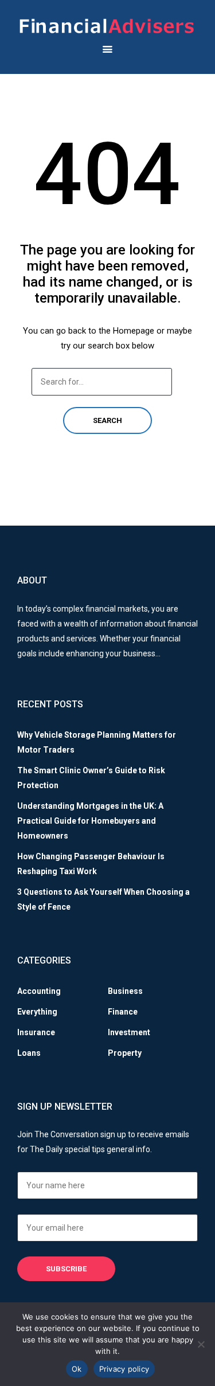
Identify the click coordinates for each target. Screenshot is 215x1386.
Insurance (36, 1032)
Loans (29, 1053)
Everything (37, 1011)
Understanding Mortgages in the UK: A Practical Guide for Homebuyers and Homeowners (90, 820)
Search (107, 420)
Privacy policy (124, 1368)
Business (125, 991)
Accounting (39, 991)
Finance (123, 1011)
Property (125, 1053)
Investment (129, 1032)
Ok (77, 1368)
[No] (200, 1344)
